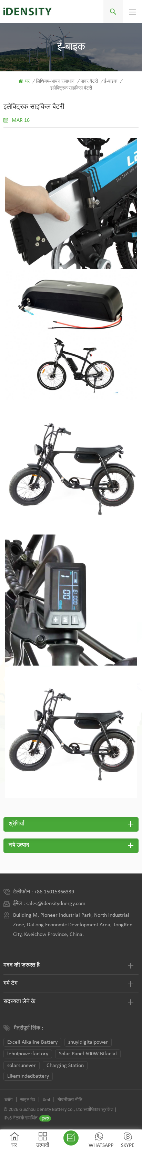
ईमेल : (19, 903)
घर (27, 81)
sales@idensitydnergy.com (55, 903)
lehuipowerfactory (27, 1054)
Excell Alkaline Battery (32, 1042)
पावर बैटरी (89, 81)
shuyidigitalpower (88, 1042)
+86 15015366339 (54, 892)
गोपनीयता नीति (70, 1100)
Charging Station (65, 1065)
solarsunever (21, 1065)
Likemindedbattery (28, 1076)
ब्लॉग (8, 1100)
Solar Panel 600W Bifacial (88, 1054)
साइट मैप (27, 1100)
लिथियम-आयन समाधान (55, 81)
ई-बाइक (110, 81)
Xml (46, 1100)
